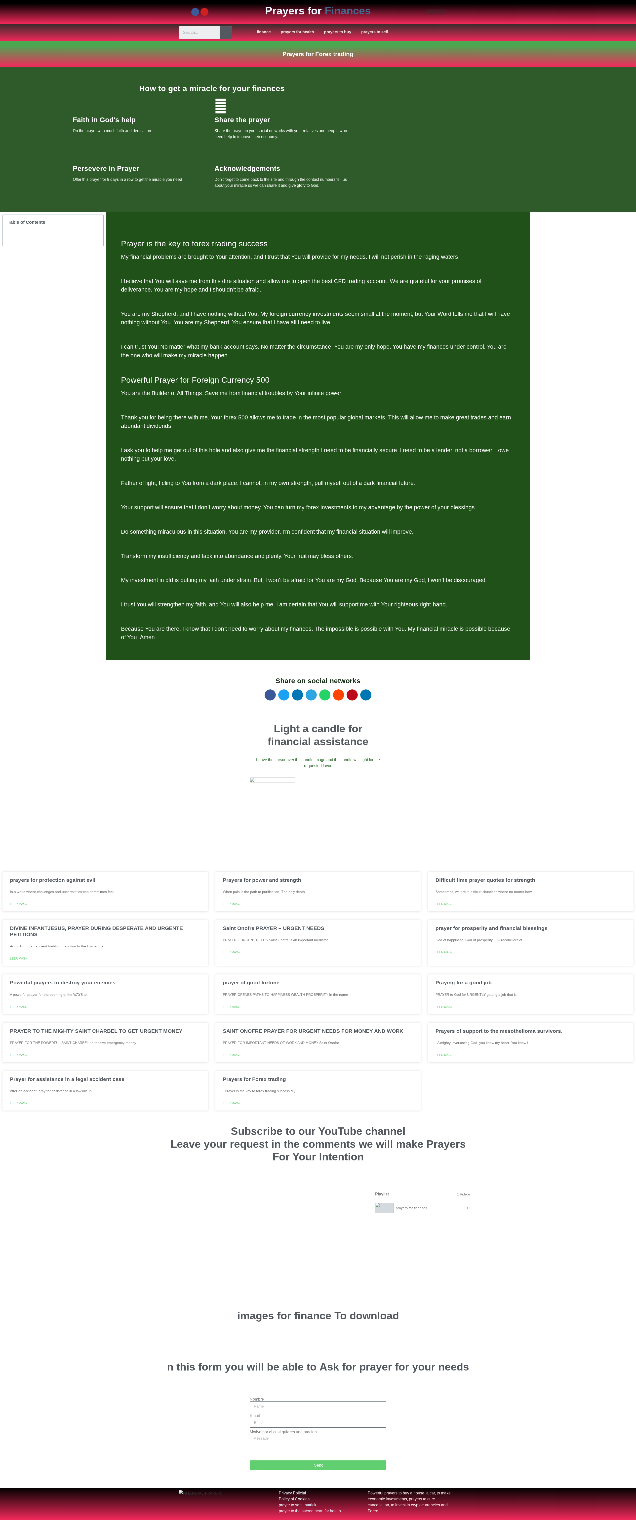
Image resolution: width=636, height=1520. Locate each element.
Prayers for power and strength (262, 880)
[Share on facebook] (270, 695)
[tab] (423, 1208)
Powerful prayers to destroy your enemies (63, 982)
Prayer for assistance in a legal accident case (67, 1079)
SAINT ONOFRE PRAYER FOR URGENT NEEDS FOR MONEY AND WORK (313, 1031)
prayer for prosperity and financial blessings (492, 928)
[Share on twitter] (283, 695)
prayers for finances (411, 1208)
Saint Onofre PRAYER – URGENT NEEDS (273, 928)
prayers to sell (374, 32)
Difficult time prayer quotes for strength (485, 880)
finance (264, 32)
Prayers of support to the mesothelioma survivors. (499, 1031)
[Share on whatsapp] (324, 695)
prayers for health (297, 32)
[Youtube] (204, 12)
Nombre (257, 1399)
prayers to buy (337, 32)
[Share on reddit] (338, 695)
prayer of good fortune (251, 982)
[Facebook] (195, 12)
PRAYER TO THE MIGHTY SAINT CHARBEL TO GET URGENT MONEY (96, 1031)
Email (255, 1416)
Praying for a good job (464, 982)
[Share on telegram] (311, 695)
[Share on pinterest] (352, 695)
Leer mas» (18, 904)
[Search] (226, 32)
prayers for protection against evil (52, 880)
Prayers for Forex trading (254, 1079)
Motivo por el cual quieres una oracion (283, 1432)
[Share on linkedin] (297, 695)
